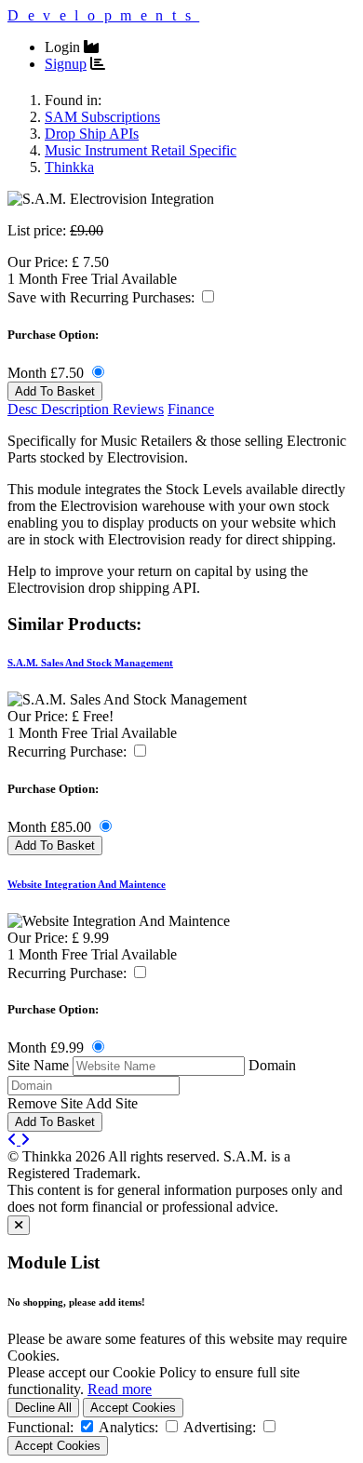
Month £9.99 (47, 1047)
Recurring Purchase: (68, 751)
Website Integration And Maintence (86, 884)
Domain (272, 1065)
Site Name (38, 1065)
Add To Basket (55, 391)
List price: (36, 230)
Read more (119, 1389)
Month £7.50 (47, 373)
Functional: (40, 1427)
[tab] (60, 409)
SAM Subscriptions (102, 117)
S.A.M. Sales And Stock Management (90, 662)
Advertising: (219, 1427)
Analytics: (128, 1427)
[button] (208, 296)
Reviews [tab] (138, 409)
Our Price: (39, 262)
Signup (66, 64)
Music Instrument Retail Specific (140, 150)
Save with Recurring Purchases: (102, 297)
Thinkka (69, 167)
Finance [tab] (191, 409)
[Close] (18, 1225)
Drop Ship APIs (92, 133)
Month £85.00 (51, 827)
